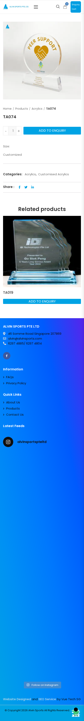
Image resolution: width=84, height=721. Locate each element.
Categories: (12, 174)
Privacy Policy (16, 383)
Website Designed (17, 699)
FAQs (10, 377)
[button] (36, 6)
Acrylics (37, 109)
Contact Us (15, 414)
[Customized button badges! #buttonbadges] (42, 611)
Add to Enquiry (52, 130)
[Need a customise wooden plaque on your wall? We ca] (42, 474)
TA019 (8, 292)
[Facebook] (6, 355)
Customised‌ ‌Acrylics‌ (53, 174)
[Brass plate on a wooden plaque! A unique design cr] (42, 565)
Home (7, 109)
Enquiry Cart (76, 7)
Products (21, 109)
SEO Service (47, 699)
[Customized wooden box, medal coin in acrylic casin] (42, 656)
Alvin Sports (36, 710)
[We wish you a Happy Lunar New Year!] (42, 519)
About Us (13, 402)
